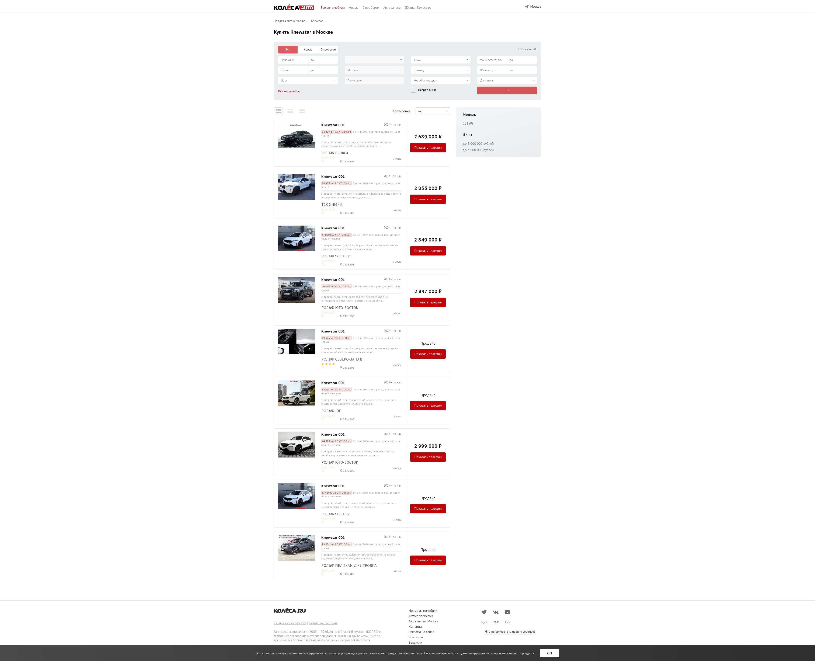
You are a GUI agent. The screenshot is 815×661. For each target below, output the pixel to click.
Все (287, 49)
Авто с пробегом (421, 616)
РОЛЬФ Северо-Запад (341, 359)
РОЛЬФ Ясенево (336, 256)
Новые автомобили (323, 623)
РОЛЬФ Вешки (334, 152)
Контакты (416, 637)
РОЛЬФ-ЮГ (331, 410)
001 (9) (468, 123)
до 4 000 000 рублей (478, 150)
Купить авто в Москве (290, 623)
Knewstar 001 (333, 124)
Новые (354, 7)
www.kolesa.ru (371, 636)
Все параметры (289, 91)
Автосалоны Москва (423, 621)
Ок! (549, 653)
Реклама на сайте (421, 632)
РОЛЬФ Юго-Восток (339, 307)
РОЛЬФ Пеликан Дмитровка (349, 565)
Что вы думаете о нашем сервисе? (510, 631)
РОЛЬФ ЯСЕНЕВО (336, 513)
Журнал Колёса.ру (418, 7)
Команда (415, 626)
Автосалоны (392, 7)
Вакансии (415, 642)
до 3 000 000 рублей (478, 143)
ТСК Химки (331, 204)
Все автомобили (333, 7)
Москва (397, 158)
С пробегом (371, 7)
